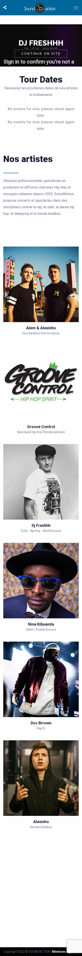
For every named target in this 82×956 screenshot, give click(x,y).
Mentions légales (64, 951)
